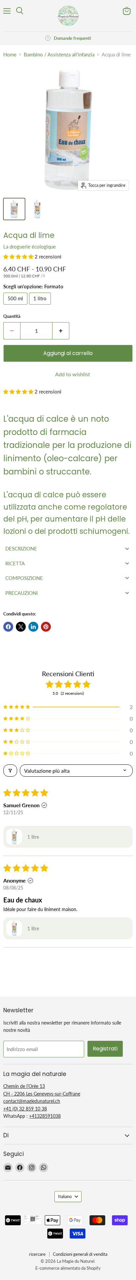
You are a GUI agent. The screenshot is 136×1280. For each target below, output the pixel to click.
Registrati (105, 1048)
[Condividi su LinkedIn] (33, 627)
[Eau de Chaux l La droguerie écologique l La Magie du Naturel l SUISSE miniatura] (14, 209)
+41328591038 (45, 1116)
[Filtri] (10, 770)
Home (10, 54)
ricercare (37, 1254)
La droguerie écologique (29, 246)
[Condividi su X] (21, 627)
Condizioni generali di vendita (80, 1254)
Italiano (65, 1196)
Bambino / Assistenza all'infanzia (59, 54)
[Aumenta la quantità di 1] (60, 330)
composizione (24, 578)
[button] (19, 256)
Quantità (11, 316)
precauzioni (21, 593)
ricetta (15, 563)
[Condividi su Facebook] (8, 627)
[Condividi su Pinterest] (46, 627)
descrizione (21, 548)
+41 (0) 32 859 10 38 (25, 1108)
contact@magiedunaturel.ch (31, 1101)
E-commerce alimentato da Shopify (68, 1268)
